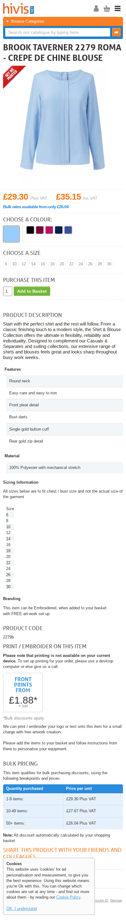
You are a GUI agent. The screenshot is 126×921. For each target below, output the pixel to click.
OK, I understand (21, 908)
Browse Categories (27, 21)
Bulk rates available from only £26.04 (36, 206)
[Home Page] (44, 8)
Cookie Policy (68, 897)
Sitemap (116, 900)
